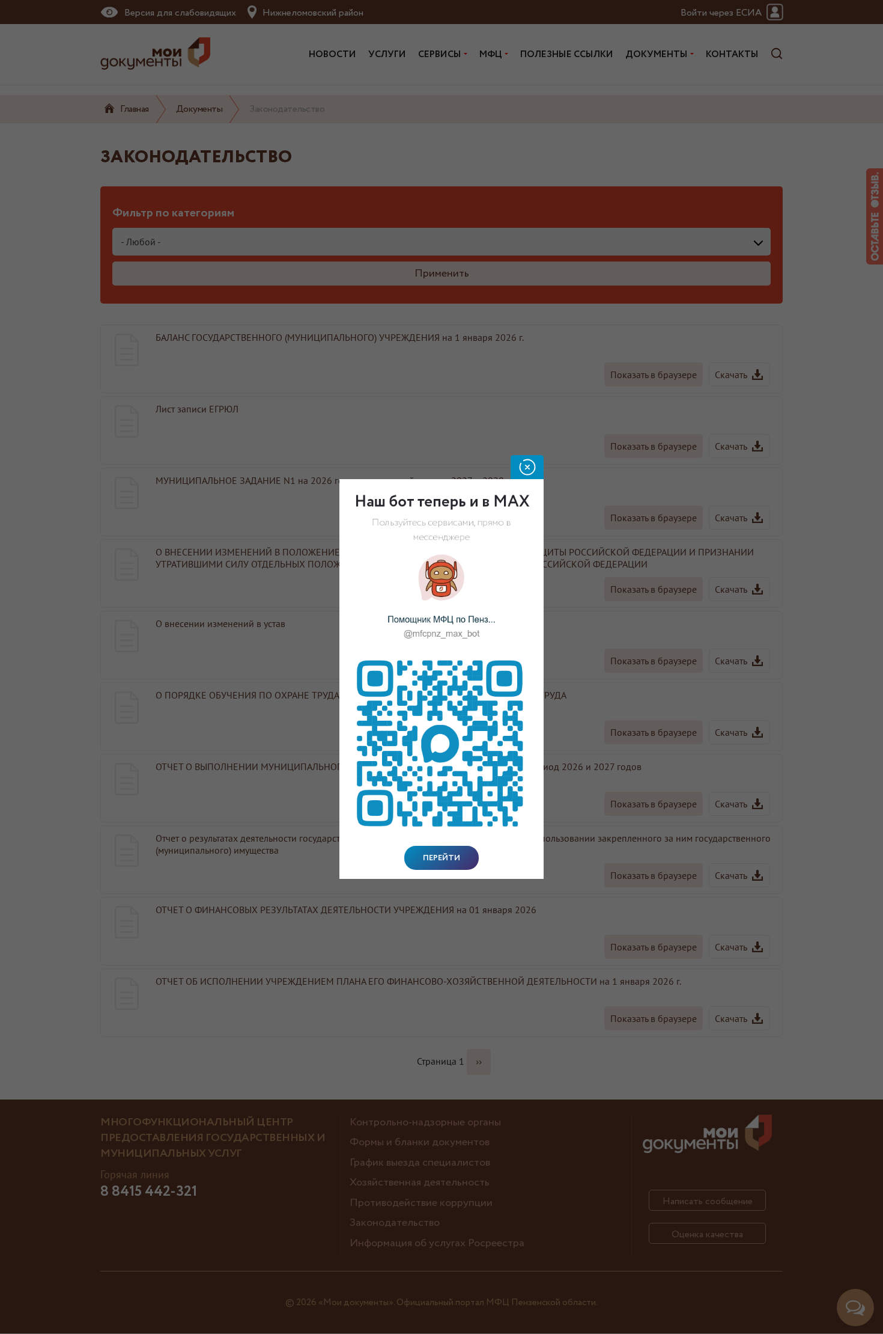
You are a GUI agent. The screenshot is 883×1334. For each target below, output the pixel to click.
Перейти (441, 858)
